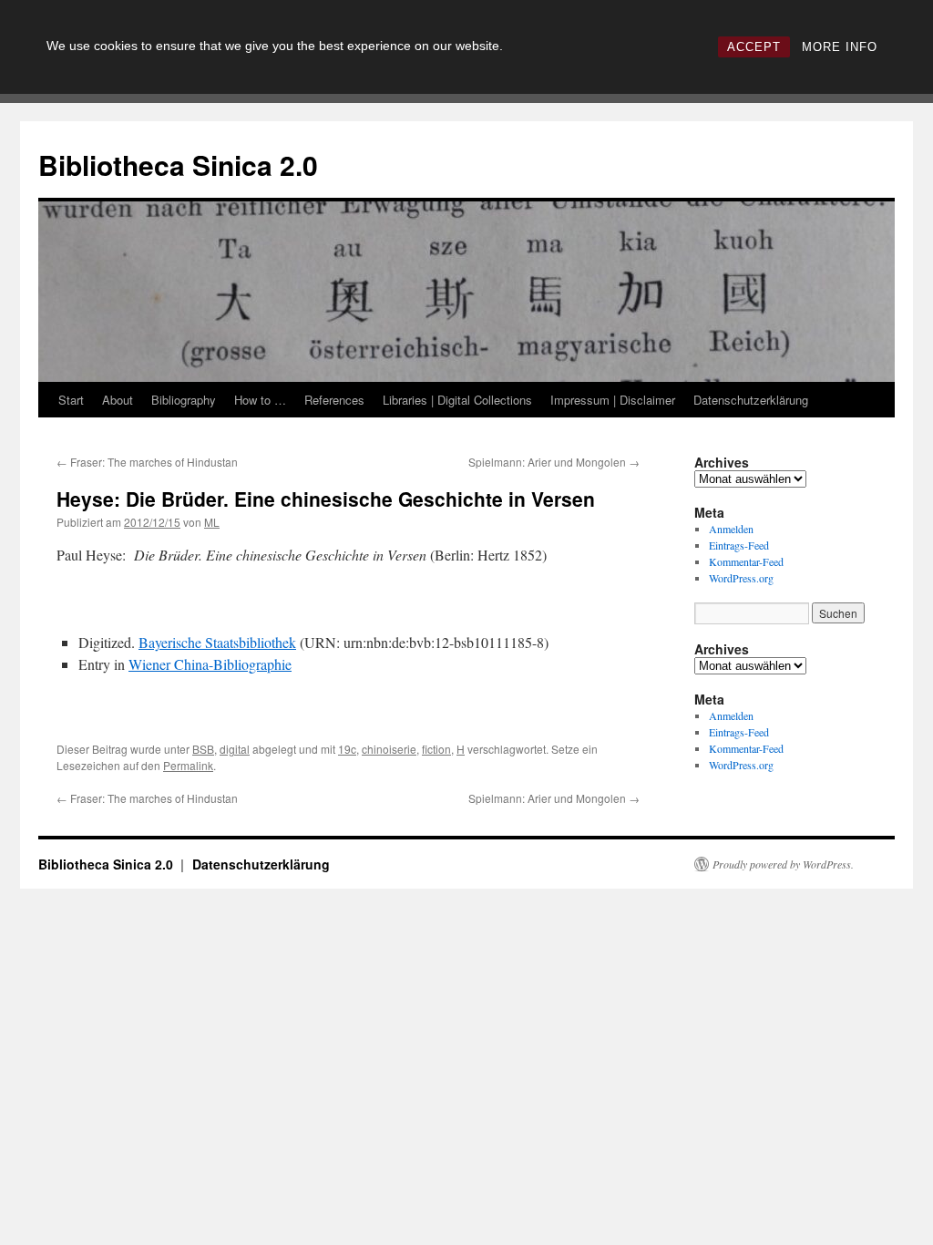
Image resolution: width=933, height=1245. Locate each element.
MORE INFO (839, 47)
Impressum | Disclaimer (612, 399)
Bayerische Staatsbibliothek (217, 642)
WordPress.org (741, 578)
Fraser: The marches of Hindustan (147, 461)
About (117, 399)
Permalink (188, 765)
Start (71, 399)
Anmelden (731, 528)
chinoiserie (389, 748)
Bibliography (183, 399)
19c (347, 748)
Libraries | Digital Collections (457, 399)
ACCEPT (754, 47)
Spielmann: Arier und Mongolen (554, 461)
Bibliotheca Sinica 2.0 (178, 164)
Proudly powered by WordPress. (783, 864)
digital (235, 748)
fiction (436, 748)
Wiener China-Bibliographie (210, 664)
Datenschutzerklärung (750, 399)
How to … (260, 399)
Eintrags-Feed (739, 545)
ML (212, 522)
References (334, 399)
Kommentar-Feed (746, 561)
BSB (203, 748)
